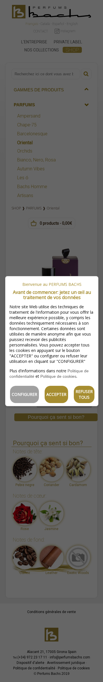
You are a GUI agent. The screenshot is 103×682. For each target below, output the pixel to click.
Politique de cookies (58, 376)
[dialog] (51, 341)
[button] (24, 394)
